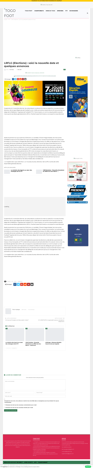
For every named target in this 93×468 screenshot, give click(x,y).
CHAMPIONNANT (43, 462)
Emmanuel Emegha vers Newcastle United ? (17, 320)
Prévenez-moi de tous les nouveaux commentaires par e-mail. (21, 404)
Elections (8, 281)
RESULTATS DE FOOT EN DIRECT (13, 462)
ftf (12, 281)
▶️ (76, 240)
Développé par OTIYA (78, 242)
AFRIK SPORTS (28, 462)
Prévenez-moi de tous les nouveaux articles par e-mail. (19, 407)
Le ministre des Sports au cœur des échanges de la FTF (21, 171)
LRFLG (15, 281)
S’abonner (88, 466)
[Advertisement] (46, 30)
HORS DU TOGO (50, 10)
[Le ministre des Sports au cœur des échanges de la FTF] (7, 172)
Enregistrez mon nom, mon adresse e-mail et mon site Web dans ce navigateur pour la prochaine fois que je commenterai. (31, 401)
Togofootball (20, 281)
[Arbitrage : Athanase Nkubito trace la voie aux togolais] (54, 334)
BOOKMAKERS (74, 10)
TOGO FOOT (28, 10)
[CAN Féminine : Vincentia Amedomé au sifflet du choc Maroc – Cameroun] (39, 172)
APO (35, 462)
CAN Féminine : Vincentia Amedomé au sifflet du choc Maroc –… (53, 171)
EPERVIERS (60, 10)
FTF (66, 10)
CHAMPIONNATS (39, 10)
